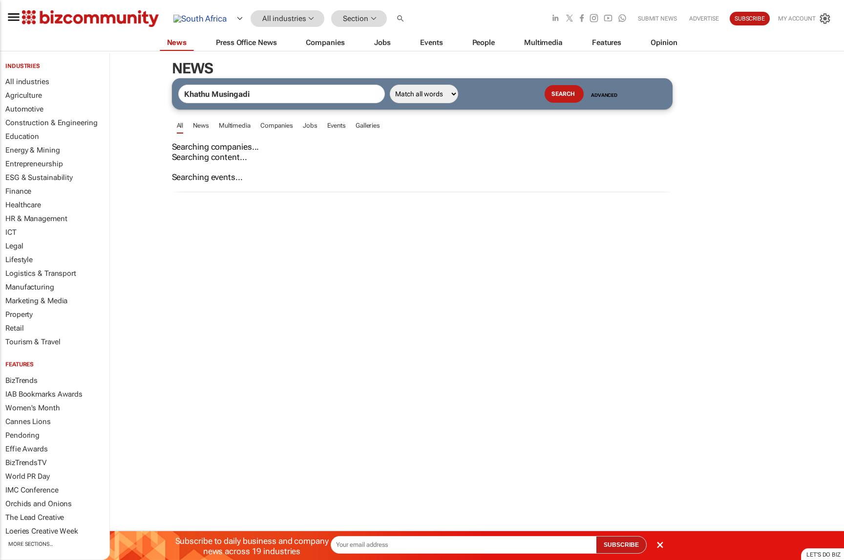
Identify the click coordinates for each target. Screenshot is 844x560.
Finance (18, 191)
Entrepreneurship (34, 163)
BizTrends (21, 380)
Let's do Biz (823, 554)
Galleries (368, 125)
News (201, 125)
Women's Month (32, 407)
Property (19, 314)
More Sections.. (30, 544)
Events (336, 125)
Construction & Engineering (51, 122)
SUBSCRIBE (621, 544)
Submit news (657, 18)
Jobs (310, 125)
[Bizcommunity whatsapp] (622, 18)
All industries (27, 81)
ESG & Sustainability (39, 177)
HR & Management (36, 218)
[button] (401, 18)
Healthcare (23, 205)
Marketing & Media (36, 300)
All (180, 125)
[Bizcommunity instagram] (594, 18)
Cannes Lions (28, 421)
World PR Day (27, 476)
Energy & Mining (32, 150)
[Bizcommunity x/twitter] (569, 18)
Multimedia (235, 125)
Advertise (704, 18)
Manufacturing (29, 287)
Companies (276, 125)
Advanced (604, 95)
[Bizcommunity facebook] (582, 18)
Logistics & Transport (40, 273)
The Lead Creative (34, 517)
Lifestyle (19, 259)
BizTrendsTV (25, 462)
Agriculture (23, 95)
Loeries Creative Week (41, 531)
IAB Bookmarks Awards (44, 394)
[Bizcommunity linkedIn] (555, 18)
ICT (11, 232)
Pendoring (22, 435)
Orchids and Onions (38, 503)
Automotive (24, 109)
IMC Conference (32, 490)
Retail (14, 328)
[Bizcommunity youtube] (608, 18)
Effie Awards (26, 449)
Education (22, 136)
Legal (14, 246)
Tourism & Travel (32, 341)
